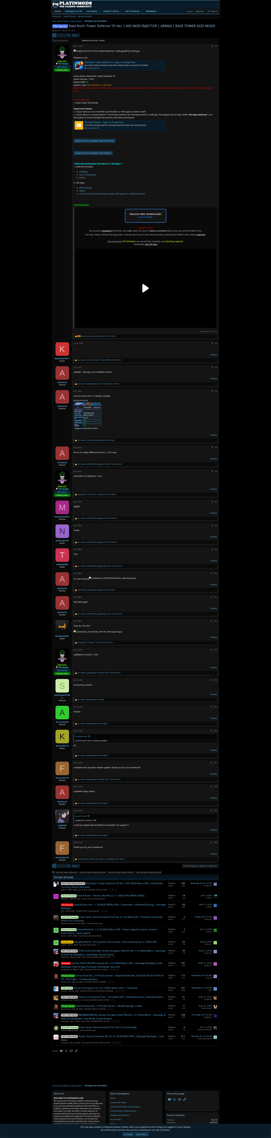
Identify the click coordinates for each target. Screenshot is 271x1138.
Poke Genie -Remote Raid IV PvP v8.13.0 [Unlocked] (107, 1027)
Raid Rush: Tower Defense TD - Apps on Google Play (110, 62)
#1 (216, 46)
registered (107, 230)
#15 (215, 707)
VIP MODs (92, 11)
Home (113, 1098)
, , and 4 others (97, 518)
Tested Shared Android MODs (93, 899)
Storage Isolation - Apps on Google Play (104, 122)
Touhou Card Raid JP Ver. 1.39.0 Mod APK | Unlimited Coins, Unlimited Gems (120, 997)
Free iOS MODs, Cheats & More (123, 1111)
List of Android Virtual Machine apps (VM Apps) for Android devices (112, 193)
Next (75, 35)
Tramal (209, 932)
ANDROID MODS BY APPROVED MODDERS (96, 991)
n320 (210, 990)
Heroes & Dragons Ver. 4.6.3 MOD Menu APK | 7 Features (106, 988)
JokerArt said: (81, 816)
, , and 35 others (99, 360)
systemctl (208, 953)
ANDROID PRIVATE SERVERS (95, 982)
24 (68, 35)
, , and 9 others (96, 440)
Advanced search (85, 16)
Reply (214, 354)
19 (113, 1043)
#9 (216, 549)
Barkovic (208, 944)
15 (117, 969)
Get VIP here (151, 244)
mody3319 (208, 885)
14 (114, 969)
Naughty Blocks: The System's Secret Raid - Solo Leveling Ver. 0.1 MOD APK (115, 941)
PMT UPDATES (132, 11)
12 (123, 991)
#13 (215, 650)
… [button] (64, 35)
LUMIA (209, 907)
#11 (215, 597)
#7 (216, 501)
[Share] (212, 46)
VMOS (82, 190)
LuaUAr (209, 898)
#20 (215, 842)
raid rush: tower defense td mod (148, 872)
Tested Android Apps (95, 923)
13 (111, 969)
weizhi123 (208, 965)
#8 (216, 525)
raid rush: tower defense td (66, 872)
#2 (216, 343)
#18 (215, 786)
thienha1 (64, 991)
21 (120, 1043)
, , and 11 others (98, 384)
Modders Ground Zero (119, 1115)
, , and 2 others (95, 642)
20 (116, 1043)
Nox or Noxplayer (87, 174)
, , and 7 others (101, 859)
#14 (215, 680)
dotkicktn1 (65, 899)
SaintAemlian (206, 1008)
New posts (56, 16)
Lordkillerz (208, 1017)
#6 (216, 471)
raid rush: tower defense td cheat (93, 872)
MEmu (82, 177)
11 (116, 890)
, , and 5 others (96, 590)
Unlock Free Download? (146, 215)
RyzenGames (66, 982)
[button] (99, 11)
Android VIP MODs (118, 1102)
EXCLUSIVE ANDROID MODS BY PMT (92, 890)
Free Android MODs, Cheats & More (125, 1106)
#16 (215, 731)
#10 (215, 573)
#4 (216, 391)
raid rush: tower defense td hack (120, 872)
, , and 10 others (96, 494)
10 (113, 890)
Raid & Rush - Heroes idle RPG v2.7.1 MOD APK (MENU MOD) (110, 895)
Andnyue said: (81, 736)
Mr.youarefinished (68, 923)
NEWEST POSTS (111, 11)
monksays (208, 919)
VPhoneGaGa (85, 187)
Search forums (69, 16)
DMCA (113, 1123)
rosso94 (209, 978)
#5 (216, 447)
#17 (215, 762)
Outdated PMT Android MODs (87, 911)
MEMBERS (151, 11)
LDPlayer (83, 171)
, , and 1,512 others (98, 336)
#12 (215, 621)
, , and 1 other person (99, 464)
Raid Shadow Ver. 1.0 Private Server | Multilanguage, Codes (109, 1005)
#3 (216, 367)
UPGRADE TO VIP (73, 11)
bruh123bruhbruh (205, 1038)
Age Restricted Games (87, 945)
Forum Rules (115, 1119)
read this (201, 234)
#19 (215, 810)
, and (90, 699)
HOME (57, 11)
